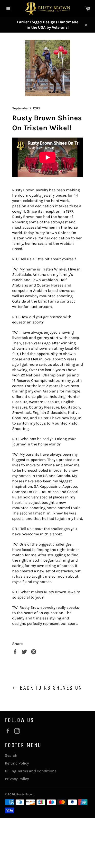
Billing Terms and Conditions (31, 771)
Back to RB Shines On (50, 687)
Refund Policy (17, 763)
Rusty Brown (25, 794)
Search (11, 755)
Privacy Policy (17, 778)
